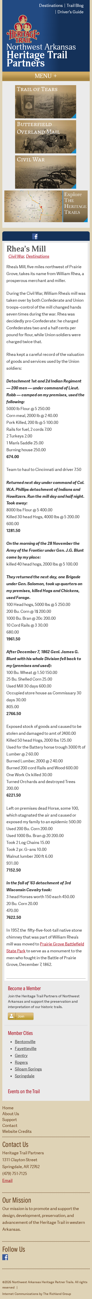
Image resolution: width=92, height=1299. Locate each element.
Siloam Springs (28, 1069)
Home (8, 1108)
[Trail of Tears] (45, 101)
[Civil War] (45, 171)
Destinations (51, 5)
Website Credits (17, 1131)
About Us (10, 1113)
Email (7, 1180)
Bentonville (25, 1041)
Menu (46, 76)
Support (9, 1119)
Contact (9, 1125)
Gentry (21, 1055)
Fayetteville (26, 1048)
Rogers (21, 1062)
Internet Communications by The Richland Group (36, 1294)
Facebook (35, 236)
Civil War (16, 256)
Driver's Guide (70, 12)
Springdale (24, 1076)
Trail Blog (75, 5)
